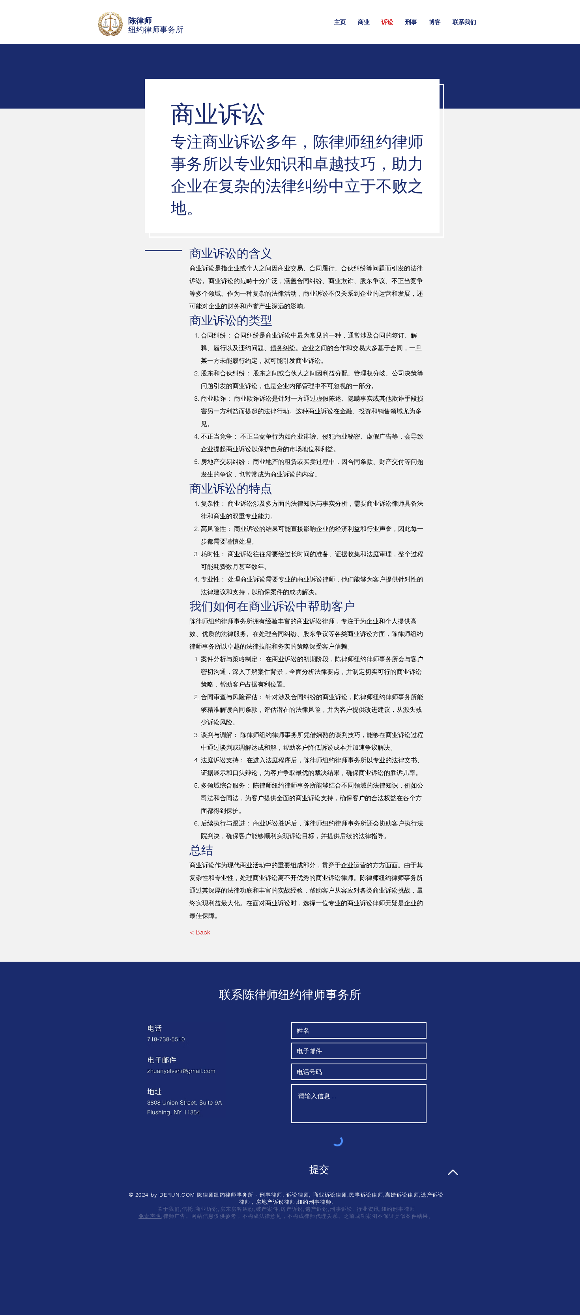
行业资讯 (368, 1209)
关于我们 (168, 1209)
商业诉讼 (206, 1209)
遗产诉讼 (316, 1209)
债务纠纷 (283, 348)
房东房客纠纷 (237, 1209)
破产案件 (267, 1209)
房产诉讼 (292, 1209)
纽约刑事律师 (398, 1209)
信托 (187, 1209)
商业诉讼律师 (316, 621)
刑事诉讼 (341, 1209)
